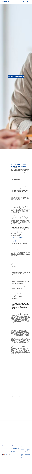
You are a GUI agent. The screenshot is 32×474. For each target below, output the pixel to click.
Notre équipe (3, 451)
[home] (5, 1)
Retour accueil (16, 395)
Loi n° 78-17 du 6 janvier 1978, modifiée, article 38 (17, 237)
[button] (20, 2)
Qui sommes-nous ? (4, 448)
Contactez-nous (13, 451)
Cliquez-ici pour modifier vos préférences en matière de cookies (18, 164)
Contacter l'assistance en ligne (15, 448)
